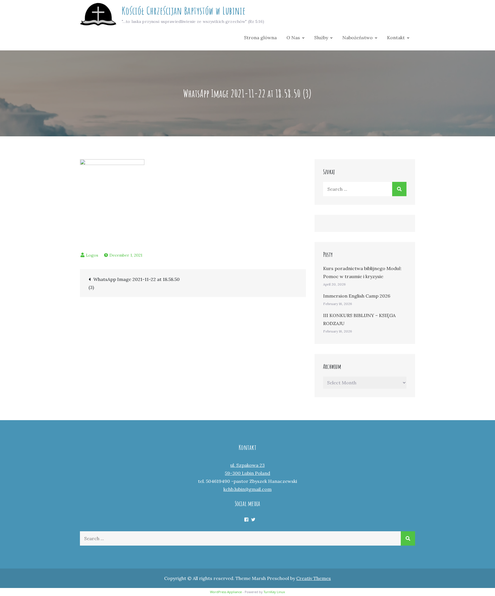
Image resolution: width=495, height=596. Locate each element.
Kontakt (396, 37)
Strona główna (260, 37)
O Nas (293, 37)
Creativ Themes (313, 578)
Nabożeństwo (357, 37)
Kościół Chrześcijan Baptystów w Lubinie (183, 10)
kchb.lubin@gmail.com (247, 489)
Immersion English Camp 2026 (356, 296)
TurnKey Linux (274, 592)
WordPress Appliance (226, 592)
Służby (321, 37)
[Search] (399, 189)
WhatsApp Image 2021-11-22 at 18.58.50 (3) (134, 283)
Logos (92, 255)
